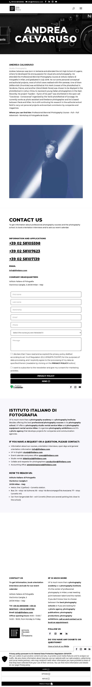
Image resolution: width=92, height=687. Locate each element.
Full (72, 112)
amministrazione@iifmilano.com (41, 465)
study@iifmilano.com (33, 452)
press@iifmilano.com (48, 455)
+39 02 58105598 (24, 243)
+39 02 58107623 (24, 251)
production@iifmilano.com (58, 462)
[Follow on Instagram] (55, 634)
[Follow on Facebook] (50, 634)
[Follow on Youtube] (61, 634)
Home (37, 24)
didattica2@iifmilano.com (34, 458)
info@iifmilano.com (18, 270)
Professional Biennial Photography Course (50, 112)
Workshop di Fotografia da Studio (34, 115)
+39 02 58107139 (24, 259)
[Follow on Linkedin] (66, 634)
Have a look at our (58, 646)
